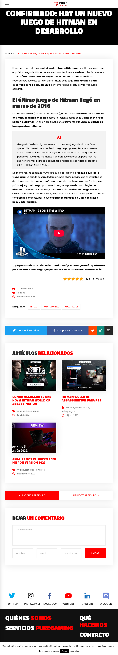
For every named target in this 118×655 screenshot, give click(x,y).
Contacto (94, 634)
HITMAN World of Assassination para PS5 (81, 398)
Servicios (39, 627)
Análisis (20, 469)
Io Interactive (51, 306)
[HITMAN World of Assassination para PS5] (85, 375)
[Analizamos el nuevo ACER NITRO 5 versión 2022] (35, 437)
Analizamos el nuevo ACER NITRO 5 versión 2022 (34, 461)
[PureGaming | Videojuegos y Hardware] (61, 4)
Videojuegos (71, 306)
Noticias (21, 292)
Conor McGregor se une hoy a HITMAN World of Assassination (32, 400)
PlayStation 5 (82, 407)
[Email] (108, 330)
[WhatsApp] (100, 330)
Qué (93, 621)
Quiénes (28, 618)
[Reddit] (92, 330)
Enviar (95, 553)
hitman (34, 306)
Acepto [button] (64, 651)
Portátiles (40, 469)
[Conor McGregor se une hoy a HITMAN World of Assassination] (35, 375)
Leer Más (74, 651)
